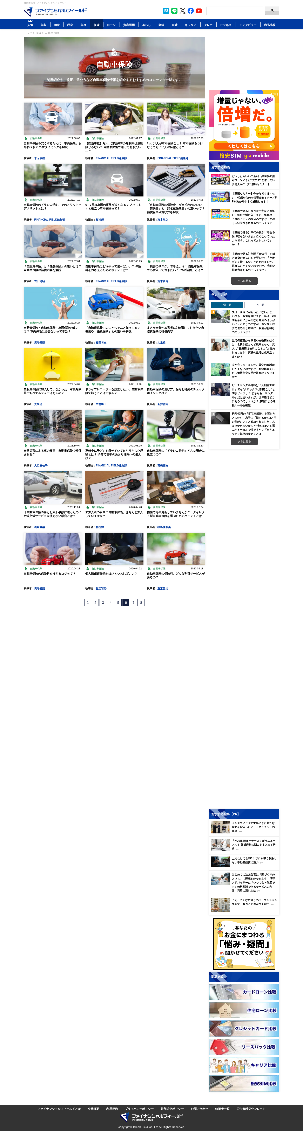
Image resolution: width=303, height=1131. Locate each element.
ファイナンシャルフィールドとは (59, 1108)
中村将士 (101, 404)
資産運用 (129, 24)
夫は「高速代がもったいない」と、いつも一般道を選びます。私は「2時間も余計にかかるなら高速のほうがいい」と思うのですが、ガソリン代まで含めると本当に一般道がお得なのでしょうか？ (254, 322)
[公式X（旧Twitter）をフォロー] (183, 11)
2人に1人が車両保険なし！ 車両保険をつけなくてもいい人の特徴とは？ (175, 145)
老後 (161, 24)
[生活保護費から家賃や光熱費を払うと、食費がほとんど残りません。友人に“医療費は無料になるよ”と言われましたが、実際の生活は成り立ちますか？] (220, 345)
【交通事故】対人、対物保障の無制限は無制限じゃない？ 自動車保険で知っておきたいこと (114, 147)
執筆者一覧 (222, 1108)
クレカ (208, 24)
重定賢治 (101, 588)
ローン (111, 24)
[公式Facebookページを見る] (191, 11)
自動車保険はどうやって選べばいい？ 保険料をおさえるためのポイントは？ (113, 268)
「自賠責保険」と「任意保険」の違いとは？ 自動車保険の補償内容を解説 (52, 268)
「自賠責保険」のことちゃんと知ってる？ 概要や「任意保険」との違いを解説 (112, 329)
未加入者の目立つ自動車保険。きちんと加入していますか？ (114, 514)
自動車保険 (36, 138)
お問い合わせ (199, 1108)
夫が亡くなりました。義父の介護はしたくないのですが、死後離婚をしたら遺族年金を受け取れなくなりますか (253, 370)
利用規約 (112, 1108)
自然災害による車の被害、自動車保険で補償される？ (52, 452)
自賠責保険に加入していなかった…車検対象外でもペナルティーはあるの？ (52, 391)
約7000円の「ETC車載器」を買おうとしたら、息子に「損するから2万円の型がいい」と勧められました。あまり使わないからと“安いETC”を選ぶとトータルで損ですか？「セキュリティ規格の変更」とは (254, 423)
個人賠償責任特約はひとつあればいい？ (111, 573)
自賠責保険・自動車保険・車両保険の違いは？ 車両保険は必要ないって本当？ (51, 329)
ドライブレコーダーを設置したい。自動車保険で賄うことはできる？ (114, 391)
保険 (97, 24)
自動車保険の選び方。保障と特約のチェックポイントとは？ (176, 391)
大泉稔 (161, 342)
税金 (70, 24)
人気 (30, 24)
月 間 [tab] (260, 305)
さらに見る (244, 280)
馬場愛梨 (39, 342)
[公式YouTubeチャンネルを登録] (199, 11)
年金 (83, 24)
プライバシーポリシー (139, 1108)
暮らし (146, 24)
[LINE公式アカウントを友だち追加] (174, 11)
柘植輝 (100, 219)
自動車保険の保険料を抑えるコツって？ (50, 573)
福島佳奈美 (164, 527)
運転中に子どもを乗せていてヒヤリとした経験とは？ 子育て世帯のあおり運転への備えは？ (114, 454)
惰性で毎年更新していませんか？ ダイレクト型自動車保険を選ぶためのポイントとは (176, 514)
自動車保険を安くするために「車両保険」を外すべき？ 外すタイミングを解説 (52, 145)
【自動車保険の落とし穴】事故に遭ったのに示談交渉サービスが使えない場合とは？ (52, 514)
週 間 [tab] (227, 305)
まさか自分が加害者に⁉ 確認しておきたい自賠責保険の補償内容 (175, 329)
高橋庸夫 (162, 465)
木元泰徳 (39, 158)
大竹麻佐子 (41, 465)
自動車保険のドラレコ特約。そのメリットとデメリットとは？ (52, 206)
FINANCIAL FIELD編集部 (111, 158)
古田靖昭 (39, 281)
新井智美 (162, 404)
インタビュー (248, 24)
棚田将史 (101, 342)
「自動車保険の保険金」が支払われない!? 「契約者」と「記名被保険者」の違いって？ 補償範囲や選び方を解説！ (176, 208)
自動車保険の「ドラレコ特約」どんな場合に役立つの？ (176, 452)
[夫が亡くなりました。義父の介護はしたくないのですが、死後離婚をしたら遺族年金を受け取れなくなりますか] (220, 369)
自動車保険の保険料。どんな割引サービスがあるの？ (176, 575)
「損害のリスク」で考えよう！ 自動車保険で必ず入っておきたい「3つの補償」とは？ (175, 268)
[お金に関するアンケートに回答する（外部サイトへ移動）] (244, 944)
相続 (57, 24)
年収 (43, 24)
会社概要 (93, 1108)
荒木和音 (162, 281)
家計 (174, 24)
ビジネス (226, 24)
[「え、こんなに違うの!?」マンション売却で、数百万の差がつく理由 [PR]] (245, 910)
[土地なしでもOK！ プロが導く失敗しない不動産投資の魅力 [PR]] (245, 866)
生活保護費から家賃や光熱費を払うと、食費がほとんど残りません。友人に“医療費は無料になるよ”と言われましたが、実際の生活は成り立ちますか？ (253, 348)
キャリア (190, 24)
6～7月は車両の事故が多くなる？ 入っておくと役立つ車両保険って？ (113, 206)
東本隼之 (162, 219)
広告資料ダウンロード (251, 1108)
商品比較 (270, 24)
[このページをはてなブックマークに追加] (166, 11)
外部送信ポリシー (172, 1108)
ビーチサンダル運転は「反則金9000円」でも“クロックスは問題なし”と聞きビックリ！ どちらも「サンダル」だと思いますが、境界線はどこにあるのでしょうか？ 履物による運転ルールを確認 (254, 395)
